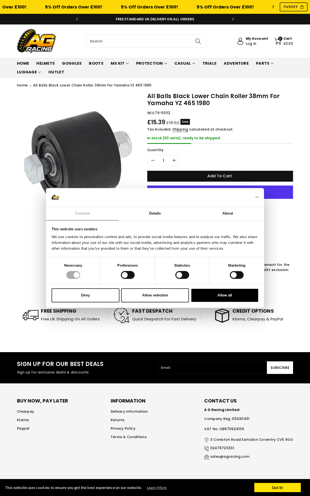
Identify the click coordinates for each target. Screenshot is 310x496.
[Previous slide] (77, 19)
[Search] (197, 41)
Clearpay (25, 411)
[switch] (128, 275)
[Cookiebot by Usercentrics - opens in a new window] (237, 197)
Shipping (180, 129)
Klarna (23, 420)
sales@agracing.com (229, 456)
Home (22, 85)
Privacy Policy (123, 428)
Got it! (277, 487)
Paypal (23, 428)
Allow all (224, 295)
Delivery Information (129, 411)
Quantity (155, 149)
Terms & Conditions (129, 436)
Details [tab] (155, 213)
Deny (85, 295)
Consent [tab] (82, 213)
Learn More (157, 487)
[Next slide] (233, 19)
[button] (283, 41)
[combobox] (146, 41)
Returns (118, 420)
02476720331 (222, 448)
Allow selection (155, 295)
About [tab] (227, 213)
